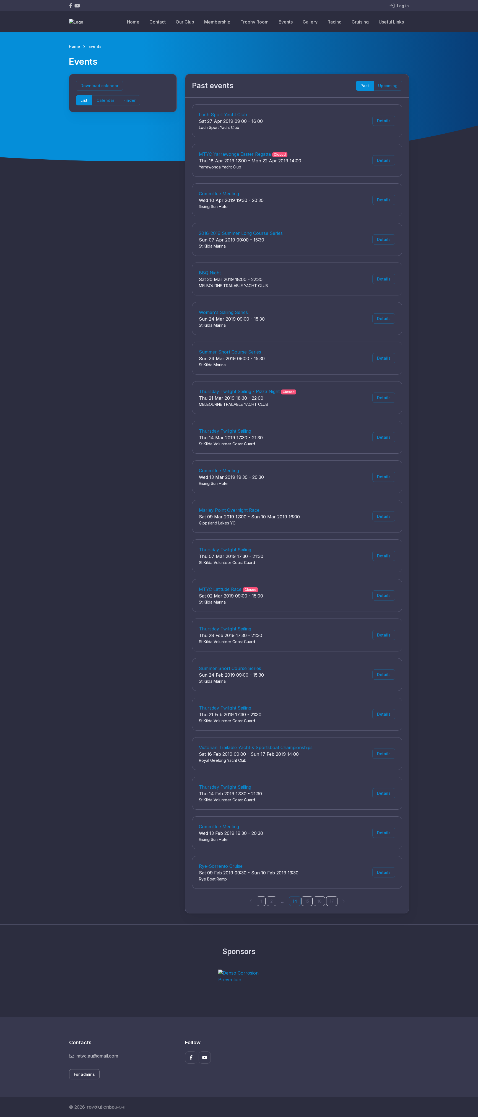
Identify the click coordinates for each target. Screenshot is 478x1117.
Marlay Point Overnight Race (229, 510)
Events (286, 22)
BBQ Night (210, 273)
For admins (84, 1074)
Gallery (310, 22)
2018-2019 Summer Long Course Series (241, 233)
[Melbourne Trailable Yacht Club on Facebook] (70, 6)
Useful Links (391, 22)
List (83, 100)
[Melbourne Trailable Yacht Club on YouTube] (77, 6)
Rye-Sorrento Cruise (221, 866)
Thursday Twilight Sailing (225, 431)
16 (319, 901)
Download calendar (99, 85)
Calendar (105, 100)
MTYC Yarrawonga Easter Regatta (235, 154)
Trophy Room (254, 22)
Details (384, 120)
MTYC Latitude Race (220, 589)
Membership (217, 22)
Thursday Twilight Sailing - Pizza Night (239, 391)
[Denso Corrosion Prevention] (239, 976)
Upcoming (388, 85)
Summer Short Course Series (230, 352)
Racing (335, 22)
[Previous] (251, 901)
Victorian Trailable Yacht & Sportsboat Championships (256, 747)
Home (133, 22)
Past (364, 85)
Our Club (185, 22)
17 (332, 901)
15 (307, 901)
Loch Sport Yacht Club (223, 114)
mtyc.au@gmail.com (97, 1056)
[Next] (343, 901)
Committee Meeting (219, 193)
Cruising (360, 22)
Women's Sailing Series (223, 312)
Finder (129, 100)
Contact (157, 22)
